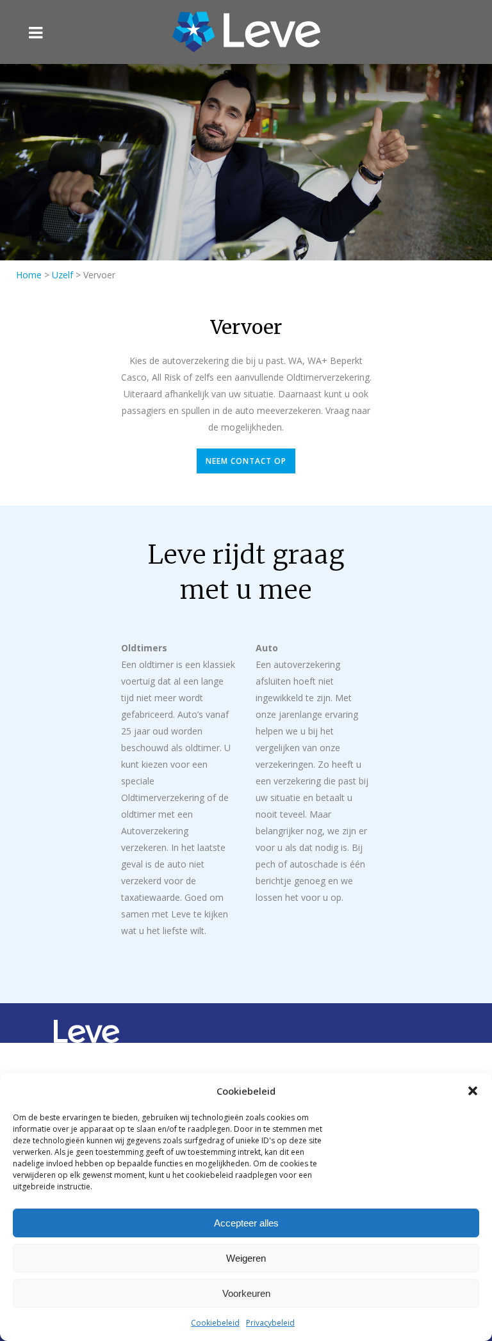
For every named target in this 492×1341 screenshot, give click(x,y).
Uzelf (62, 275)
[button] (472, 1090)
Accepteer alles (246, 1223)
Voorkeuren (246, 1293)
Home (29, 275)
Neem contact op (246, 461)
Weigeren (246, 1258)
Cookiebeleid (215, 1322)
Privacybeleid (270, 1322)
